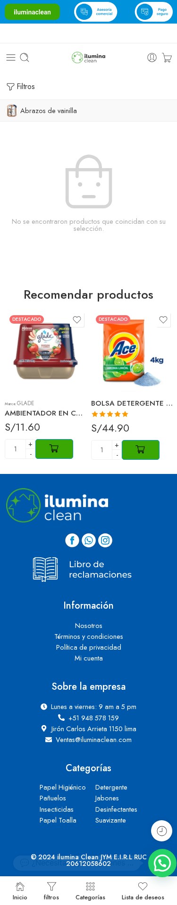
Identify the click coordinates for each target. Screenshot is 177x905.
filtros (51, 896)
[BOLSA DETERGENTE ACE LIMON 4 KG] (132, 351)
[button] (162, 863)
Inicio (20, 896)
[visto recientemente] (161, 830)
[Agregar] (54, 449)
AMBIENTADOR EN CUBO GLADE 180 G (45, 413)
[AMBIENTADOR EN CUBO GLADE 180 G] (45, 351)
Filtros (26, 86)
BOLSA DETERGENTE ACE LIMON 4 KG (132, 403)
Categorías (90, 896)
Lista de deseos (143, 896)
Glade (25, 403)
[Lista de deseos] (77, 320)
